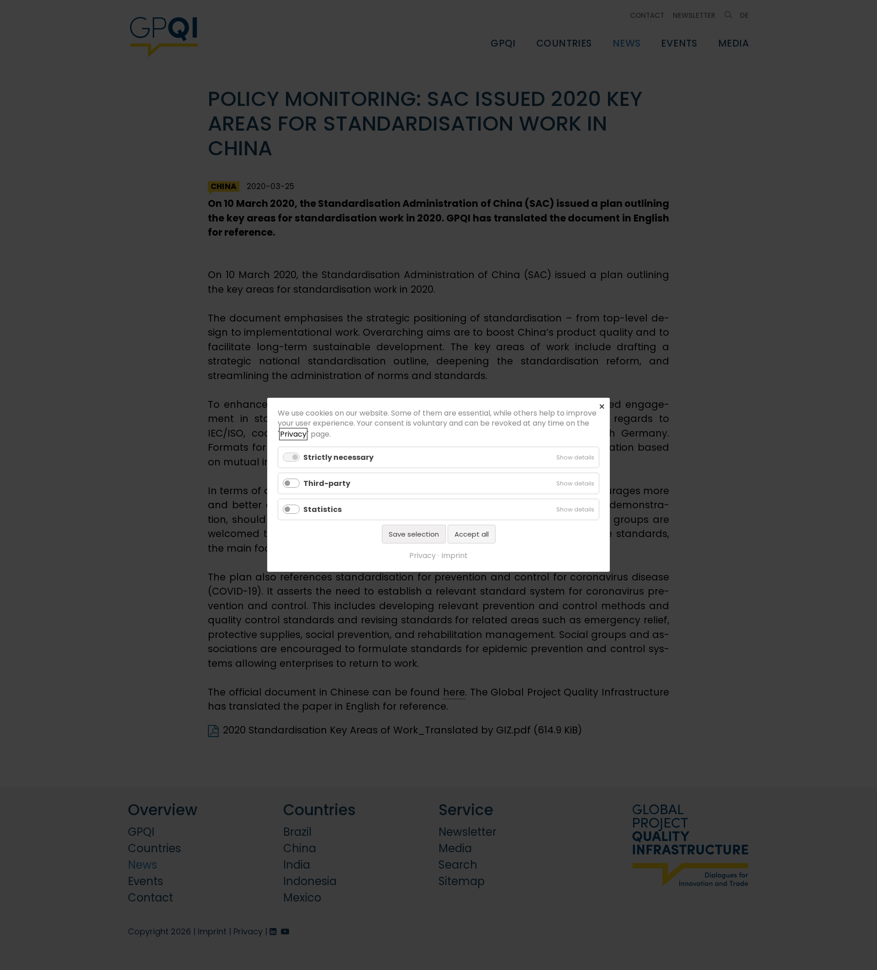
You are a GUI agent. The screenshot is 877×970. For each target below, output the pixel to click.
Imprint (454, 556)
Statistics (322, 509)
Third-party (326, 483)
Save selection (414, 534)
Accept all (471, 534)
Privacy (293, 434)
